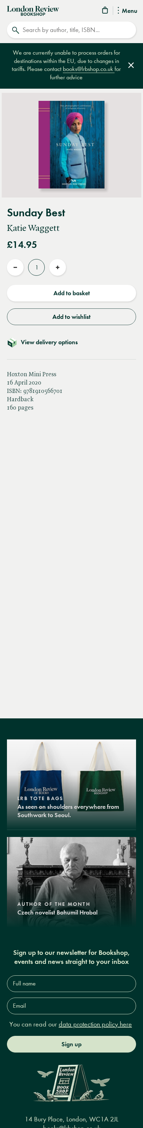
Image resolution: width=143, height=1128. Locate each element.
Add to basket (71, 293)
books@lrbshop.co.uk (89, 69)
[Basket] (105, 11)
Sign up (71, 1044)
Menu (129, 11)
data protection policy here (95, 1024)
